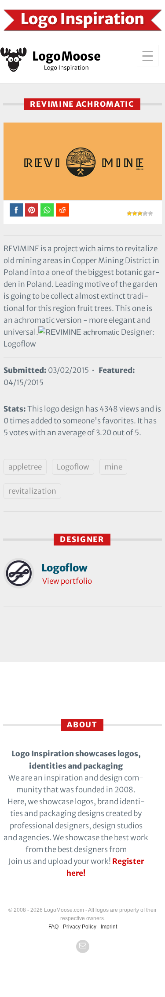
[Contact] (82, 946)
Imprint (109, 927)
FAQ (53, 927)
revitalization (32, 491)
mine (113, 467)
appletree (25, 467)
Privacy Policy (79, 927)
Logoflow (73, 467)
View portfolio (67, 581)
